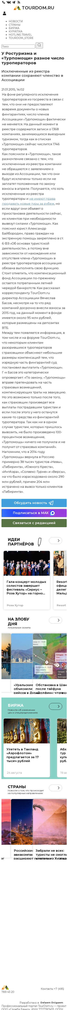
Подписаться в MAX (31, 513)
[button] (52, 540)
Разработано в (41, 1002)
